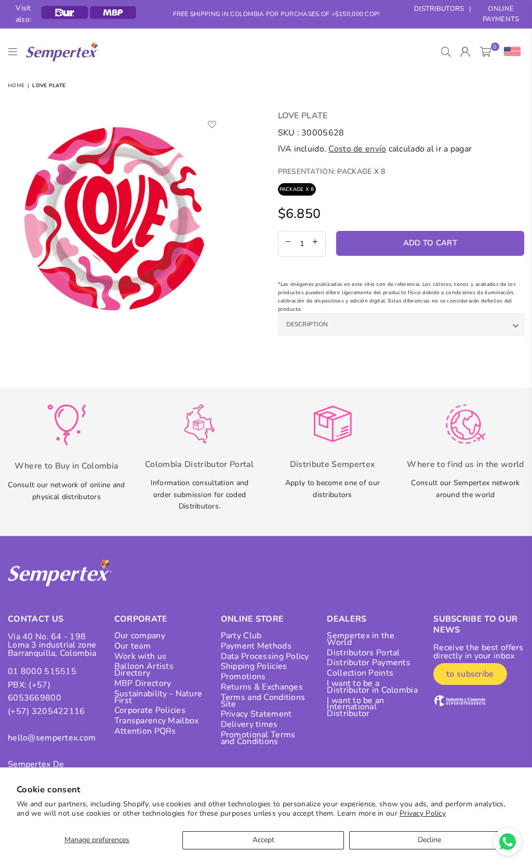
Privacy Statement (256, 714)
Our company (139, 635)
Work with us (140, 656)
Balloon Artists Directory (144, 670)
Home (16, 85)
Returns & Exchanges (262, 687)
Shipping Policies (254, 666)
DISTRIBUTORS (439, 8)
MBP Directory (142, 683)
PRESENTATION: (331, 171)
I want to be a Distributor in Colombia (372, 687)
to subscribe (470, 674)
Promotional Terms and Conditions (258, 738)
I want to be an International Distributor (355, 707)
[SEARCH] (446, 52)
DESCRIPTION (307, 324)
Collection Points (360, 673)
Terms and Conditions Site (263, 701)
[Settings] (510, 52)
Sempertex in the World (360, 639)
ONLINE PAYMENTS (501, 14)
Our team (132, 646)
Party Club (241, 635)
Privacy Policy (423, 813)
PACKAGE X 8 (297, 189)
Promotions (243, 676)
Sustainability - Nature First (158, 697)
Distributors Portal (363, 652)
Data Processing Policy (265, 656)
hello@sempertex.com (52, 738)
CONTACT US (35, 619)
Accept (263, 840)
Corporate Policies (149, 710)
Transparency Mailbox (156, 720)
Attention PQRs (145, 731)
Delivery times (249, 724)
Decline (429, 840)
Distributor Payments (368, 662)
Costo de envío (357, 149)
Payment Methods (256, 646)
